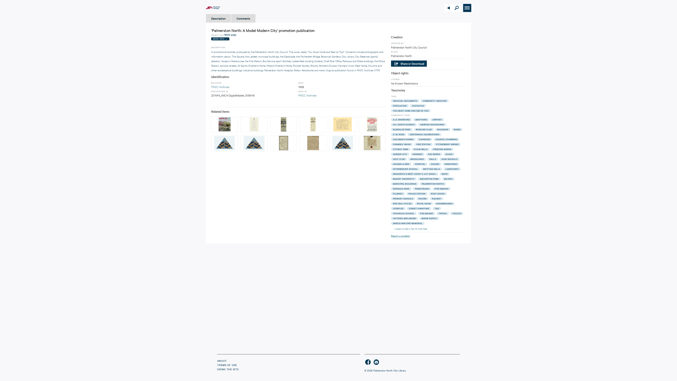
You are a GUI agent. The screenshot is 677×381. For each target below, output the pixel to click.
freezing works (442, 149)
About (222, 360)
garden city (400, 154)
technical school (403, 213)
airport (437, 119)
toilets (456, 213)
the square (426, 213)
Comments (243, 18)
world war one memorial (407, 223)
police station (417, 193)
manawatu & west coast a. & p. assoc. (414, 174)
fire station (423, 144)
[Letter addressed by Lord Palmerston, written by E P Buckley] (313, 143)
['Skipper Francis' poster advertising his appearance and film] (283, 124)
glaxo (449, 154)
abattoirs (421, 119)
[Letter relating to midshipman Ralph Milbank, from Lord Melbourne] (342, 143)
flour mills (421, 149)
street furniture (419, 208)
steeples (398, 208)
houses (435, 164)
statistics (418, 105)
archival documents (405, 100)
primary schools (403, 198)
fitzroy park (400, 149)
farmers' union (402, 144)
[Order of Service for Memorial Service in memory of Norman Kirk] (254, 124)
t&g (437, 208)
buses (457, 129)
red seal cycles (402, 203)
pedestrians (422, 188)
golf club (399, 159)
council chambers (446, 139)
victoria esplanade (404, 218)
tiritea (443, 213)
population (400, 105)
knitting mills (431, 169)
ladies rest (452, 169)
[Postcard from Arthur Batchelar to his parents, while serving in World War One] (224, 143)
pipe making (441, 188)
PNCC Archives (220, 87)
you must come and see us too (410, 110)
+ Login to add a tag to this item (410, 229)
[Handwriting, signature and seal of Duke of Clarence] (372, 143)
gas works (434, 154)
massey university (403, 178)
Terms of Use (227, 365)
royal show (424, 203)
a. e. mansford (401, 119)
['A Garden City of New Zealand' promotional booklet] (224, 124)
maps (445, 174)
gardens (417, 154)
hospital (420, 164)
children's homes (403, 139)
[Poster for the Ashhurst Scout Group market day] (372, 124)
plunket (398, 193)
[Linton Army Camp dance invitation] (342, 124)
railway (436, 198)
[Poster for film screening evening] (313, 124)
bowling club (424, 129)
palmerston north (433, 183)
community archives (435, 100)
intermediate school (405, 169)
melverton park (429, 178)
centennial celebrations (424, 134)
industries (451, 164)
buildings (442, 129)
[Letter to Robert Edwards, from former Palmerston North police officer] (254, 143)
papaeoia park (401, 188)
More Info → (220, 38)
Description (218, 18)
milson (448, 178)
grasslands (417, 159)
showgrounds (444, 203)
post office (438, 193)
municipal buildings (404, 183)
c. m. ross (398, 134)
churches (424, 139)
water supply (429, 218)
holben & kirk (401, 164)
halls (432, 159)
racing (422, 198)
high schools (449, 159)
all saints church (403, 124)
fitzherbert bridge (447, 144)
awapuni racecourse (432, 124)
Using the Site (228, 369)
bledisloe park (401, 129)
